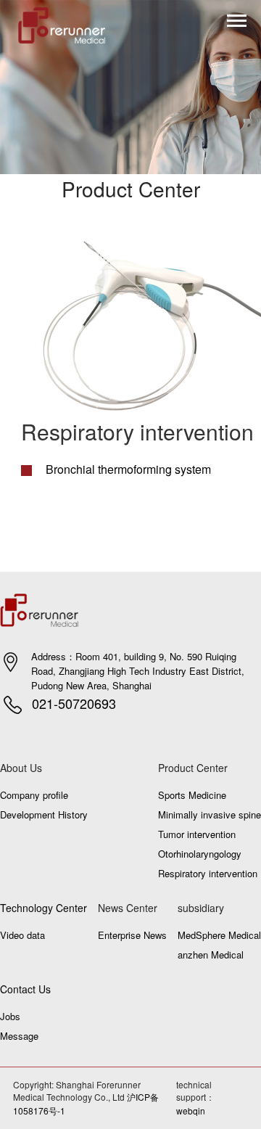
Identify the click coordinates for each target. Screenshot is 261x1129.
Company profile (34, 795)
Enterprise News (132, 935)
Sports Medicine (192, 795)
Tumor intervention (197, 834)
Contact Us (25, 989)
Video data (22, 935)
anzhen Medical (211, 954)
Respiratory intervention (207, 873)
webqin (190, 1110)
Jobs (10, 1016)
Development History (44, 814)
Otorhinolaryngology (199, 854)
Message (19, 1036)
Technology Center (43, 907)
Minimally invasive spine (209, 814)
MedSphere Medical (219, 935)
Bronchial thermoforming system (127, 469)
